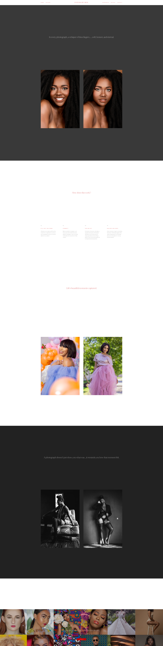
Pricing (113, 2)
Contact (119, 2)
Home (42, 2)
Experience (105, 2)
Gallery (48, 2)
